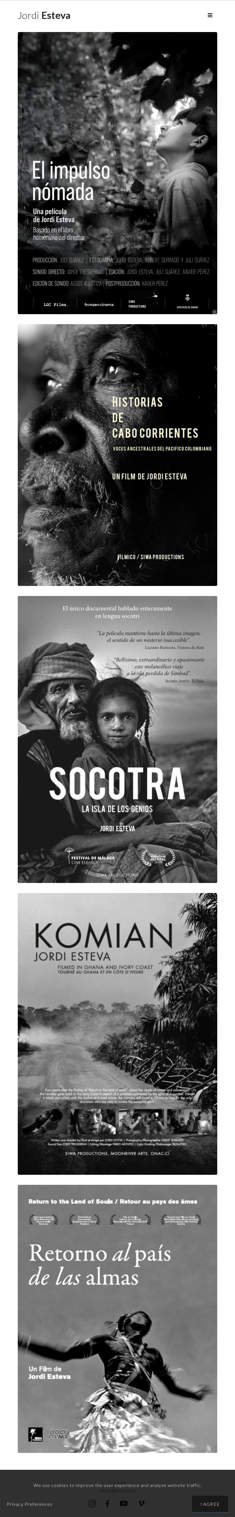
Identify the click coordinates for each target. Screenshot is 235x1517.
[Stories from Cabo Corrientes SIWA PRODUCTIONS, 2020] (117, 455)
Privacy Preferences (29, 1504)
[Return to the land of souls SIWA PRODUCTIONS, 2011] (117, 1319)
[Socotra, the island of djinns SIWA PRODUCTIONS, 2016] (117, 739)
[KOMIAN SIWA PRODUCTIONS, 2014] (117, 1034)
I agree (210, 1504)
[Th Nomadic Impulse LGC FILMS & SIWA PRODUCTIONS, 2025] (117, 173)
